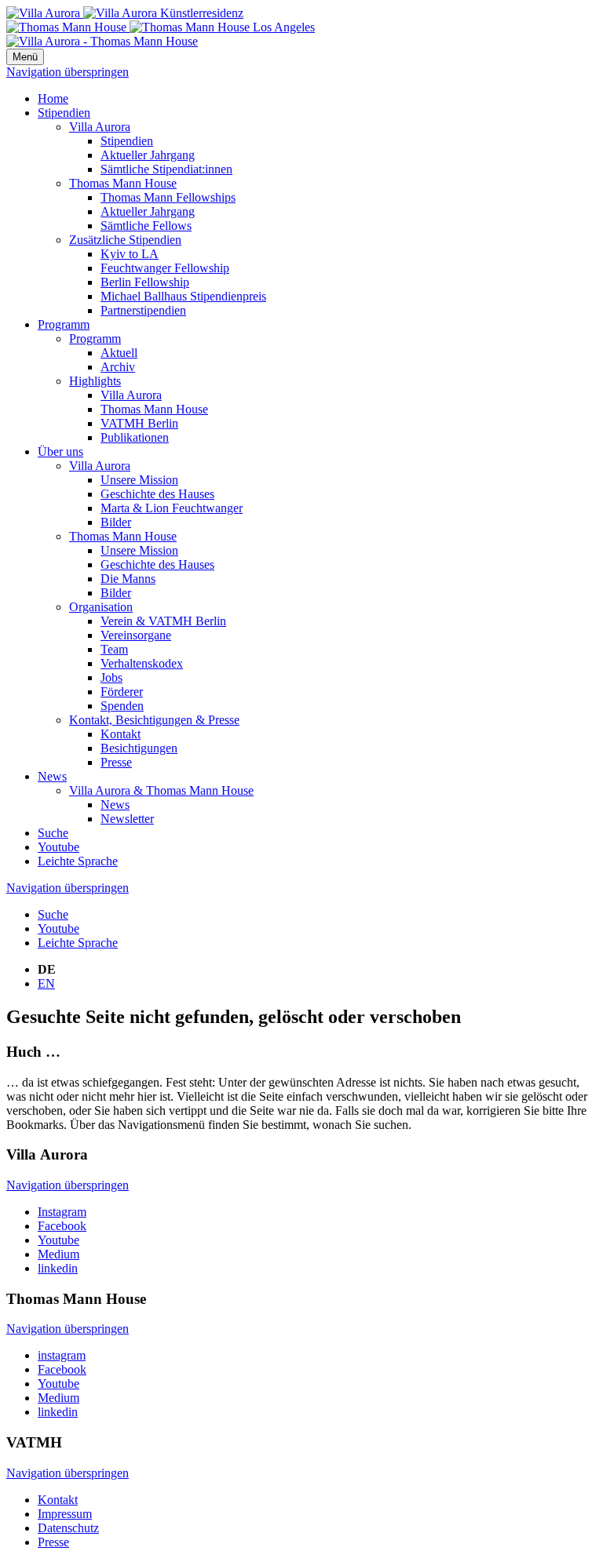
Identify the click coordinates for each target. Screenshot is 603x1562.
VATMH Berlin (139, 423)
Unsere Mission (139, 479)
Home (53, 98)
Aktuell (118, 352)
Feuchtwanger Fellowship (164, 268)
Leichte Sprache (78, 861)
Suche (53, 832)
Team (114, 649)
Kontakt (120, 734)
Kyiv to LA (129, 253)
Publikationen (134, 437)
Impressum (65, 1513)
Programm (64, 324)
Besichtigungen (138, 748)
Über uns (60, 451)
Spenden (122, 705)
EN (46, 983)
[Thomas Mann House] (160, 27)
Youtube (58, 847)
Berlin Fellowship (144, 282)
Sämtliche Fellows (146, 225)
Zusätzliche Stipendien (125, 239)
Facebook (62, 1225)
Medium (58, 1254)
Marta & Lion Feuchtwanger (171, 508)
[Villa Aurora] (124, 13)
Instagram (62, 1211)
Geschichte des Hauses (157, 494)
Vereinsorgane (135, 635)
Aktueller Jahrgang (147, 155)
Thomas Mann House (123, 183)
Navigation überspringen (67, 71)
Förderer (121, 691)
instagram (62, 1355)
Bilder (115, 522)
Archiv (117, 366)
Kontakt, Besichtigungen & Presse (154, 719)
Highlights (95, 381)
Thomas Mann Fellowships (168, 197)
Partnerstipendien (143, 310)
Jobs (111, 677)
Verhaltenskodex (141, 663)
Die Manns (127, 578)
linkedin (58, 1268)
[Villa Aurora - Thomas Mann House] (102, 41)
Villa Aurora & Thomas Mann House (161, 790)
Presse (116, 762)
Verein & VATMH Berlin (163, 621)
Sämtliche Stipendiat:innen (166, 169)
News (52, 776)
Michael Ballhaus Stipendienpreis (183, 296)
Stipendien (64, 112)
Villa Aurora (99, 126)
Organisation (101, 607)
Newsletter (127, 818)
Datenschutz (68, 1528)
